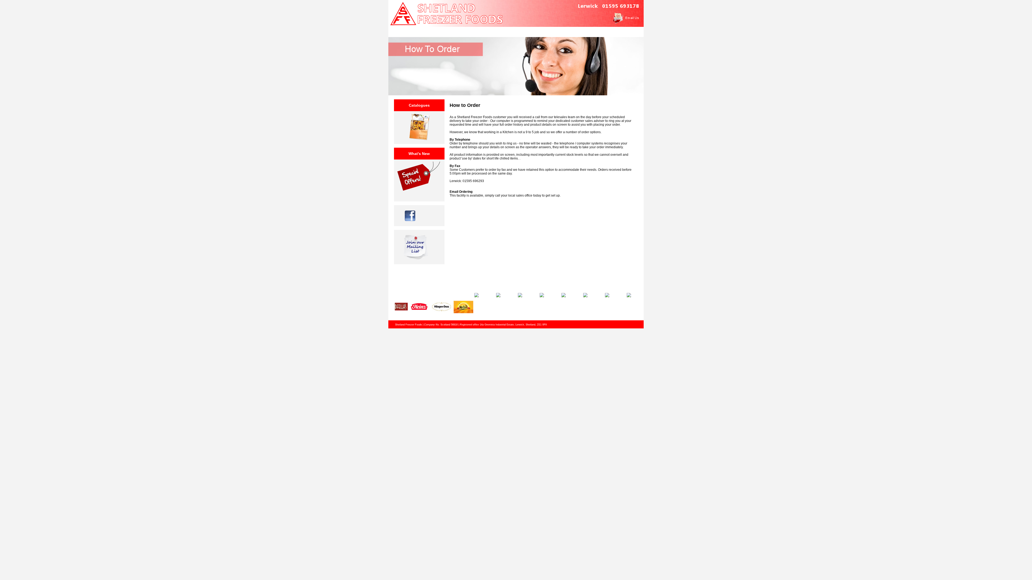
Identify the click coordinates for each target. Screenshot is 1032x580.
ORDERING (547, 31)
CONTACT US (577, 31)
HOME (455, 31)
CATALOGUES (516, 31)
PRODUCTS (485, 31)
